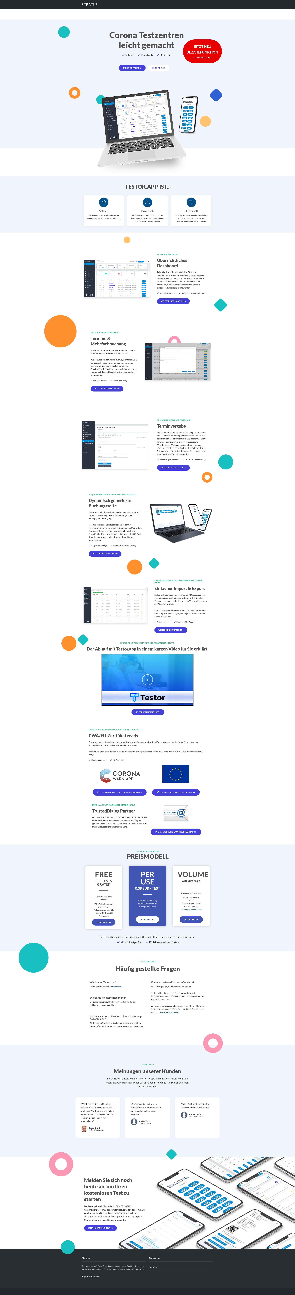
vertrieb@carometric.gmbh (191, 909)
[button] (147, 680)
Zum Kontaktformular (169, 1012)
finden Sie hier (115, 986)
